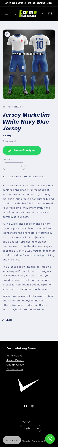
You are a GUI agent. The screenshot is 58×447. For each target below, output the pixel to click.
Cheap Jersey (15, 364)
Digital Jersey (14, 369)
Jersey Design (15, 360)
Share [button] (9, 320)
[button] (6, 13)
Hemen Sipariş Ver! (25, 150)
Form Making (14, 355)
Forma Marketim (23, 441)
